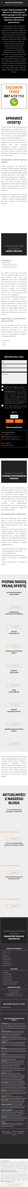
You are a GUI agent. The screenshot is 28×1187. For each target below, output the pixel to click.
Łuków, (24, 1093)
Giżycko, (5, 1107)
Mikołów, (22, 1078)
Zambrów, (23, 1123)
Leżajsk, (12, 1120)
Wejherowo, (3, 1044)
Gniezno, (11, 1084)
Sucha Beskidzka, (18, 1050)
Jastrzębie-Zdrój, (21, 1076)
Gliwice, (10, 1081)
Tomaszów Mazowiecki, (15, 1056)
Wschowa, (7, 1037)
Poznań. (24, 1089)
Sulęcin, (24, 1037)
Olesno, (13, 1096)
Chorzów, (7, 1076)
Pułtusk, (22, 1062)
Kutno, (2, 1059)
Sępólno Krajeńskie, (21, 1114)
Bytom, (21, 1079)
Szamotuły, (9, 1089)
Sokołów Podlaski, (8, 1062)
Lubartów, (6, 1093)
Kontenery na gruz (7, 978)
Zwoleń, (12, 1061)
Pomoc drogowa (7, 958)
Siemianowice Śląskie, (21, 1075)
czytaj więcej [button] (13, 839)
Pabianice (13, 1054)
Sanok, (23, 1117)
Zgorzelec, (7, 1028)
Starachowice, (22, 1101)
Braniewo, (5, 1109)
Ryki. (11, 1095)
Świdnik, (12, 1093)
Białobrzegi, (23, 1068)
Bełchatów (3, 1056)
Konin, (15, 1084)
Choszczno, (11, 1036)
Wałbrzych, (3, 1026)
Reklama (14, 1134)
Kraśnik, (21, 1093)
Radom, (19, 1070)
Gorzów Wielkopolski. (5, 1040)
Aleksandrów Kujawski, (12, 1112)
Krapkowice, (17, 1096)
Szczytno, (14, 1104)
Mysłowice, (3, 1076)
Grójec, (18, 1067)
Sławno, (10, 1033)
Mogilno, (7, 1114)
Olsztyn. (11, 1109)
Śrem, (20, 1089)
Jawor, (26, 1026)
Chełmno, (16, 1110)
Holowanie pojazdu (7, 980)
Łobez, (17, 1031)
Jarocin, (9, 1082)
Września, (24, 1084)
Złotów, (2, 1089)
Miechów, (13, 1048)
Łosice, (10, 1067)
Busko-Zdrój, (17, 1101)
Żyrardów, (9, 1061)
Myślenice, (25, 1048)
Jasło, (18, 1117)
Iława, (2, 1109)
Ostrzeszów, (3, 1084)
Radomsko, (9, 1056)
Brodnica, (13, 1110)
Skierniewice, (23, 1058)
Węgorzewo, (18, 1106)
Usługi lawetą (6, 956)
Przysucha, (3, 1064)
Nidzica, (17, 1104)
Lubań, (17, 1026)
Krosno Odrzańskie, (23, 1039)
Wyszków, (19, 1061)
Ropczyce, (25, 1118)
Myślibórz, (19, 1033)
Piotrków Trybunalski (18, 1054)
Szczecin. (18, 1036)
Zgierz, (10, 1054)
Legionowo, (12, 1070)
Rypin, (2, 1112)
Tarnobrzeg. (3, 1121)
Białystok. (12, 1126)
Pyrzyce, (13, 1033)
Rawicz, (7, 1087)
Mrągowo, (20, 1104)
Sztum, (5, 1045)
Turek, (21, 1084)
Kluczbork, (21, 1096)
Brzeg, (22, 1098)
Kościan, (14, 1086)
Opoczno (24, 1054)
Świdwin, (22, 1031)
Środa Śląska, (16, 1023)
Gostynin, (11, 1068)
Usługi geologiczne (7, 974)
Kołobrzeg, (3, 1034)
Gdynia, (24, 1045)
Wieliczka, (16, 1048)
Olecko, (2, 1107)
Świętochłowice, (14, 1075)
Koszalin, (22, 1033)
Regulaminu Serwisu (8, 388)
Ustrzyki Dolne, (11, 1117)
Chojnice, (8, 1045)
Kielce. (23, 1103)
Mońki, (13, 1123)
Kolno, (17, 1125)
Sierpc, (17, 1062)
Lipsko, (12, 1067)
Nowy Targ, (24, 1050)
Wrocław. (3, 1030)
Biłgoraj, (6, 1092)
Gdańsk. (2, 1047)
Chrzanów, (14, 1051)
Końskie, (19, 1103)
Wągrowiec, (24, 1087)
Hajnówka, (21, 1125)
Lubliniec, (15, 1079)
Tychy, (20, 1078)
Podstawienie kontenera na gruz (10, 982)
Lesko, (25, 1117)
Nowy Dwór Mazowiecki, (5, 1065)
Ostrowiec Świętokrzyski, (13, 1103)
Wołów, (9, 1023)
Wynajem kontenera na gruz (9, 984)
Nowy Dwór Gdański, (20, 1042)
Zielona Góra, (16, 1037)
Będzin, (16, 1078)
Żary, (10, 1037)
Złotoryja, (9, 1026)
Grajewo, (15, 1123)
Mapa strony (21, 1133)
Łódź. (6, 1056)
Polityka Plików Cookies (7, 1133)
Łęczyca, (5, 1059)
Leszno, (17, 1086)
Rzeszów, (6, 1120)
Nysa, (12, 1098)
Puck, (25, 1042)
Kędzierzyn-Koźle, (4, 1098)
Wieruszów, (13, 1058)
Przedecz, (3, 1007)
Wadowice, (3, 1051)
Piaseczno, (5, 1070)
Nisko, (18, 1120)
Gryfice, (16, 1034)
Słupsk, (19, 1045)
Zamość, (2, 1093)
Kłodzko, (19, 1025)
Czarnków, (18, 1087)
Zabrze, (7, 1081)
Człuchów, (11, 1045)
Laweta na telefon (7, 976)
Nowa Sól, (12, 1039)
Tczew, (2, 1045)
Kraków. (5, 1053)
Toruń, (17, 1115)
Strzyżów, (3, 1120)
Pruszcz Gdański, (10, 1042)
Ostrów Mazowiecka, (16, 1064)
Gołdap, (22, 1106)
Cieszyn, (15, 1073)
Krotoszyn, (16, 1082)
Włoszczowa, (11, 1100)
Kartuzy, (14, 1042)
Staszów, (15, 1100)
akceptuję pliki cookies (13, 1185)
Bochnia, (2, 1050)
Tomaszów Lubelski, (23, 1092)
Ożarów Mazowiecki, (5, 1072)
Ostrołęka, (21, 1064)
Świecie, (2, 1115)
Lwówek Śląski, (13, 1026)
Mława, (11, 1065)
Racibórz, (9, 1075)
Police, (16, 1033)
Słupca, (18, 1084)
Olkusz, (10, 1051)
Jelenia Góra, (3, 1028)
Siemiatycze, (11, 1125)
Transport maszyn (7, 966)
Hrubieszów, (12, 1092)
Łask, (20, 1056)
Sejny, (10, 1123)
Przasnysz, (7, 1064)
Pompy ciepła (6, 952)
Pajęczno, (23, 1056)
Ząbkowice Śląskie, (10, 1025)
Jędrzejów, (6, 1101)
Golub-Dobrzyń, (21, 1110)
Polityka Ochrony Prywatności (18, 1131)
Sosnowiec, (14, 1081)
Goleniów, (19, 1034)
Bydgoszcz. (20, 1115)
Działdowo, (11, 1107)
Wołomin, (23, 1070)
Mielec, (15, 1120)
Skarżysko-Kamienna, (5, 1103)
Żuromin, (15, 1061)
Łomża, (15, 1125)
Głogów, (21, 1028)
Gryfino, (13, 1034)
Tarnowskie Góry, (10, 1079)
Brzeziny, (7, 1054)
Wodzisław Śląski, (4, 1075)
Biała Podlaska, (11, 1090)
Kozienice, (15, 1067)
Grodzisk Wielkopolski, (8, 1086)
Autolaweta (5, 972)
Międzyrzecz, (17, 1039)
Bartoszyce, (14, 1106)
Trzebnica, (12, 1023)
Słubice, (9, 1039)
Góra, (6, 1026)
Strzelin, (20, 1023)
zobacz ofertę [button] (13, 607)
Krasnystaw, (17, 1092)
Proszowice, (21, 1048)
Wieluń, (9, 1058)
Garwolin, (15, 1068)
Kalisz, (22, 1089)
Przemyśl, (10, 1118)
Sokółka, (8, 1126)
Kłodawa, (6, 1007)
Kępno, (12, 1082)
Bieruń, (12, 1073)
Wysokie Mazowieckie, (5, 1125)
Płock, (2, 1070)
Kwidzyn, (12, 1044)
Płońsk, (10, 1064)
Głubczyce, (19, 1098)
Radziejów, (21, 1112)
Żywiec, (6, 1073)
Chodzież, (14, 1087)
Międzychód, (21, 1086)
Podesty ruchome (7, 960)
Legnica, (24, 1028)
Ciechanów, (19, 1068)
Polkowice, (16, 1028)
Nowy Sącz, (6, 1050)
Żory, (14, 1076)
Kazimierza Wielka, (11, 1101)
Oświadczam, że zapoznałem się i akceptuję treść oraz (15, 387)
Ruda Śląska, (11, 1076)
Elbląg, (8, 1109)
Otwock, (8, 1070)
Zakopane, (9, 1048)
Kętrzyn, (10, 1106)
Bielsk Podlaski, (4, 1126)
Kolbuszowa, (18, 1118)
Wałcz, (20, 1031)
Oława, (23, 1023)
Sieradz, (6, 1058)
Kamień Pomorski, (8, 1034)
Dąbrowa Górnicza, (8, 1078)
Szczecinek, (3, 1033)
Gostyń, (2, 1086)
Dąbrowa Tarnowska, (19, 1051)
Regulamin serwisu (6, 1131)
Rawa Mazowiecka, (12, 1059)
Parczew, (15, 1090)
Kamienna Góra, (22, 1026)
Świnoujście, (14, 1031)
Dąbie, (9, 1007)
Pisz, (24, 1106)
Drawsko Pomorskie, (4, 1036)
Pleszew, (7, 1084)
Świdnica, (16, 1025)
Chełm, (9, 1092)
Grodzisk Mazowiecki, (5, 1068)
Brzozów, (15, 1117)
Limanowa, (10, 1050)
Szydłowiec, (3, 1062)
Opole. (25, 1098)
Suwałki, (7, 1123)
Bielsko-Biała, (3, 1081)
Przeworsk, (14, 1118)
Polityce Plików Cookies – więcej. (7, 1181)
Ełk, (7, 1107)
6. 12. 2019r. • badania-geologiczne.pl (10, 832)
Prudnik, (9, 1098)
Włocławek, (13, 1115)
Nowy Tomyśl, (3, 1087)
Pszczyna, (9, 1073)
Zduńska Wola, (18, 1058)
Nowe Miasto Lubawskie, (20, 1107)
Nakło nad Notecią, (12, 1114)
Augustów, (19, 1123)
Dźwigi (4, 954)
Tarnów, (2, 1053)
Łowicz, (8, 1059)
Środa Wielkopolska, (15, 1089)
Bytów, (7, 1044)
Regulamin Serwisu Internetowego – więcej (9, 1171)
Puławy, (8, 1095)
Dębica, (9, 1120)
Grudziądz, (9, 1115)
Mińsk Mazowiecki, (16, 1065)
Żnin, (17, 1114)
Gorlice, (14, 1050)
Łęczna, (9, 1093)
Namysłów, (15, 1098)
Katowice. (22, 1081)
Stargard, (7, 1033)
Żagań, (12, 1037)
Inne (15, 1133)
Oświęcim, (7, 1051)
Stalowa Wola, (21, 1120)
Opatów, (2, 1101)
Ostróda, (14, 1107)
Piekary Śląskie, (4, 1079)
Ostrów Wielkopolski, (21, 1082)
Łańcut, (22, 1118)
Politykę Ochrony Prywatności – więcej (8, 1170)
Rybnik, (16, 1076)
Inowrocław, (3, 1114)
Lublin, (7, 1090)
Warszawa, (16, 1070)
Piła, (21, 1087)
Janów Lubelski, (17, 1093)
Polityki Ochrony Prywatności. (19, 388)
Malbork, (16, 1044)
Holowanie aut (6, 962)
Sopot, (22, 1045)
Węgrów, (22, 1061)
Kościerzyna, (16, 1045)
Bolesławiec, (11, 1028)
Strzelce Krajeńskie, (4, 1039)
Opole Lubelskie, (4, 1095)
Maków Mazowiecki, (4, 1067)
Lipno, (18, 1112)
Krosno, (20, 1117)
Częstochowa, (18, 1081)
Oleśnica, (3, 1025)
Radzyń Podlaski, (21, 1090)
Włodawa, (3, 1092)
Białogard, (14, 1036)
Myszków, (19, 1073)
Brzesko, (25, 1051)
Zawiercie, (13, 1078)
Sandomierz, (19, 1100)
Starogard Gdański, (21, 1044)
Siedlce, (19, 1062)
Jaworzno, (3, 1078)
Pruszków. (11, 1072)
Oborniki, (5, 1089)
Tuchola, (5, 1115)
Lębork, (9, 1044)
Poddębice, (3, 1058)
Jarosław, (2, 1118)
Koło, (13, 1084)
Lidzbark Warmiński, (5, 1106)
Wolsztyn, (11, 1087)
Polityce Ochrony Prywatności (9, 391)
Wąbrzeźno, (6, 1112)
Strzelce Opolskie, (9, 1096)
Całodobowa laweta (7, 964)
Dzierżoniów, (23, 1025)
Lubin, (19, 1028)
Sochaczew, (14, 1062)
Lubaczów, (6, 1118)
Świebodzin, (21, 1037)
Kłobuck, (18, 1079)
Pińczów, (22, 1100)
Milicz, (6, 1025)
